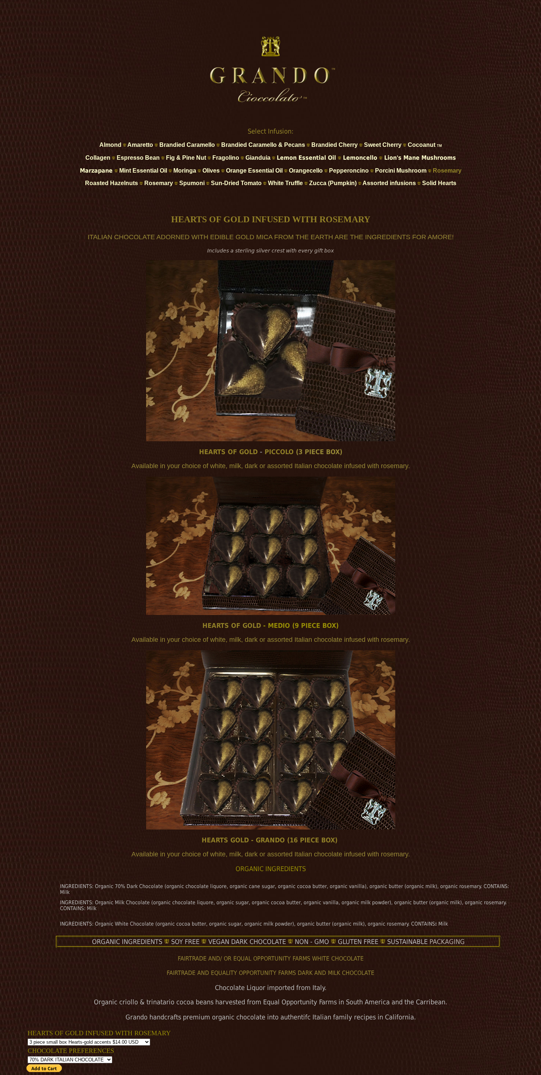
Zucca (317, 183)
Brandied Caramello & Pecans (263, 145)
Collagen (97, 158)
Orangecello (306, 170)
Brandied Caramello (187, 145)
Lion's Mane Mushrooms (420, 157)
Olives (211, 170)
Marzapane (97, 170)
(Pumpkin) (341, 183)
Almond (110, 145)
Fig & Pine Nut (186, 158)
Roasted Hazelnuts (112, 183)
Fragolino (225, 158)
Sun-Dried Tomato (237, 183)
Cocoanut (425, 145)
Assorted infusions (389, 183)
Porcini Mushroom (401, 170)
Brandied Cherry (334, 145)
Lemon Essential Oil (307, 157)
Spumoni (192, 183)
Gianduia (257, 158)
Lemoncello (360, 157)
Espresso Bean (139, 158)
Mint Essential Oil (144, 170)
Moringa (184, 170)
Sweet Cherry (383, 145)
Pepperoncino (349, 170)
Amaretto (140, 145)
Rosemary (447, 170)
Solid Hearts (439, 183)
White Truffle (285, 183)
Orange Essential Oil (254, 170)
